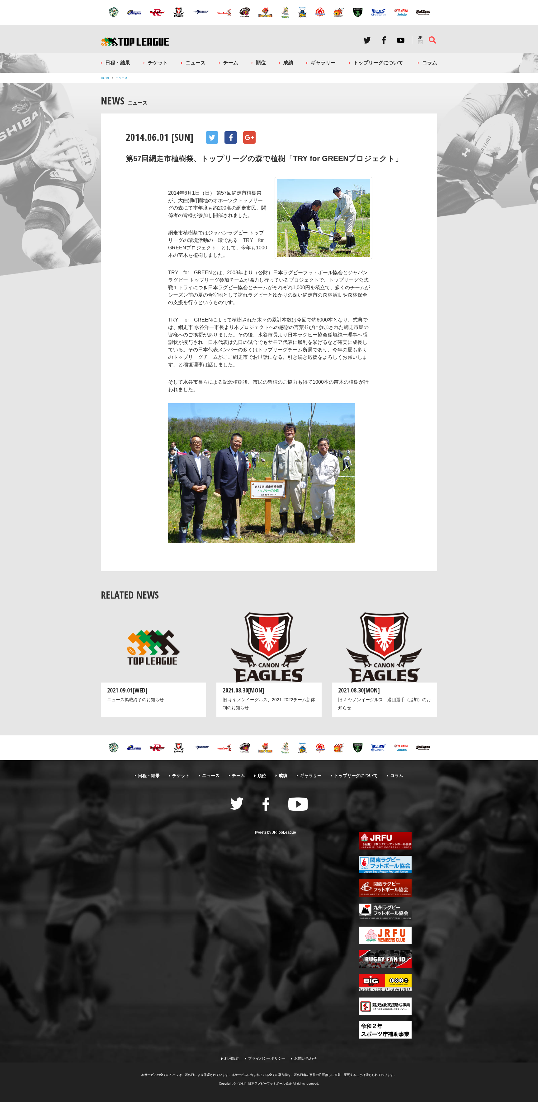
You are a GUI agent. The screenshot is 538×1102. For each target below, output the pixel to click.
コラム (429, 62)
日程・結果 (117, 62)
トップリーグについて (378, 62)
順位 (261, 62)
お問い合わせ (305, 1058)
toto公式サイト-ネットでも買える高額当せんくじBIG (385, 982)
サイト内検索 (432, 40)
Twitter (367, 40)
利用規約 (231, 1058)
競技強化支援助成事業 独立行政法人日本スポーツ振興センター (385, 1006)
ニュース (195, 62)
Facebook (384, 40)
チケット (158, 62)
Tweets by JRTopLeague (275, 832)
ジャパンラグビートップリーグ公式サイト (135, 41)
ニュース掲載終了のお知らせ (135, 699)
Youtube (400, 40)
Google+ (249, 137)
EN (420, 43)
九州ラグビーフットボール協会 (385, 911)
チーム (230, 62)
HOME (105, 78)
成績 (288, 62)
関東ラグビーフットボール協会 (385, 864)
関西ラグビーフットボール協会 (385, 888)
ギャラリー (323, 62)
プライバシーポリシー (267, 1058)
